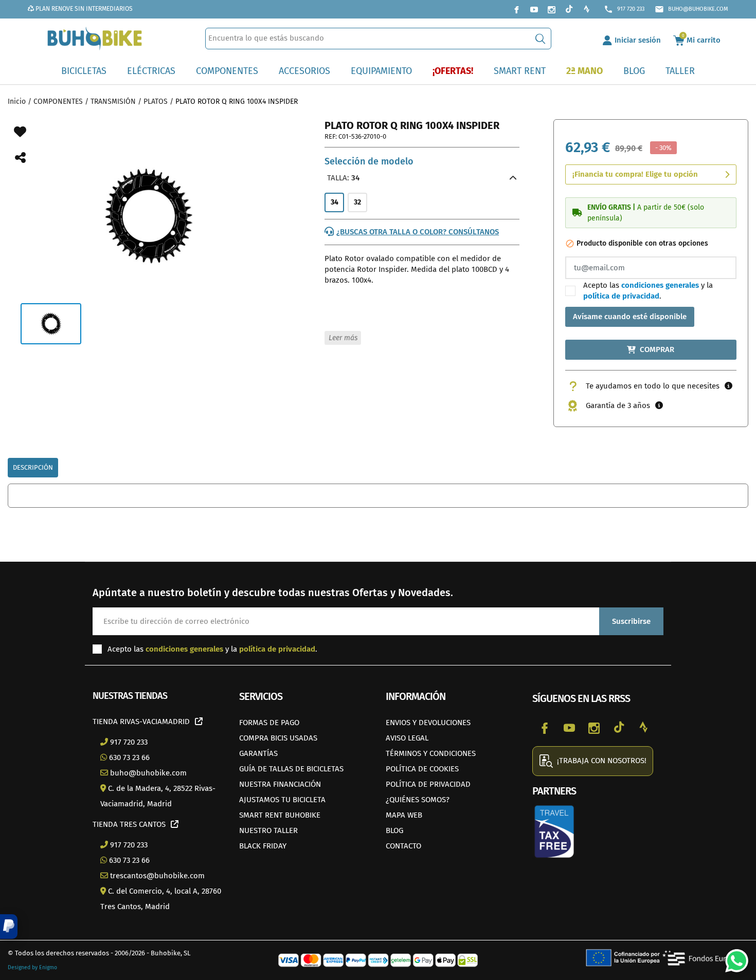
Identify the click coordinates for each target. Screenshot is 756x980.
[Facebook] (516, 9)
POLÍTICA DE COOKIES (422, 768)
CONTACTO (403, 845)
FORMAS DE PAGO (269, 722)
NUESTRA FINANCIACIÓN (280, 784)
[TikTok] (569, 9)
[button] (8, 926)
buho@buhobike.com (691, 9)
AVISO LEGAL (407, 738)
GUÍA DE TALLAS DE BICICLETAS (291, 768)
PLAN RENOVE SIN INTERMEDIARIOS (83, 8)
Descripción (33, 467)
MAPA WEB (404, 815)
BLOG (394, 830)
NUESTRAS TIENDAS (130, 695)
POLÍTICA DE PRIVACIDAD (428, 784)
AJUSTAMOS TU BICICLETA (282, 799)
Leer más (343, 338)
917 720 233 (624, 9)
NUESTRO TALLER (268, 830)
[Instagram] (551, 9)
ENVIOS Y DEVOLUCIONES (428, 722)
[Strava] (586, 9)
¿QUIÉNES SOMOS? (417, 799)
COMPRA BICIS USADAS (278, 738)
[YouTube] (534, 9)
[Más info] (728, 386)
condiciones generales (660, 285)
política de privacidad (621, 296)
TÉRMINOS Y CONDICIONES (431, 753)
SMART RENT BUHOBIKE (279, 815)
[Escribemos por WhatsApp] (732, 956)
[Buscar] (540, 38)
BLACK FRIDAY (262, 845)
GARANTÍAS (258, 753)
